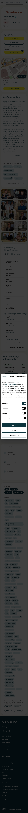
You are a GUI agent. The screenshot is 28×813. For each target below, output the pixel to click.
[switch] (24, 408)
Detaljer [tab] (11, 376)
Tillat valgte (14, 430)
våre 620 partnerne (10, 384)
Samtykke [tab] (4, 376)
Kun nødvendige (14, 435)
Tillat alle (14, 425)
